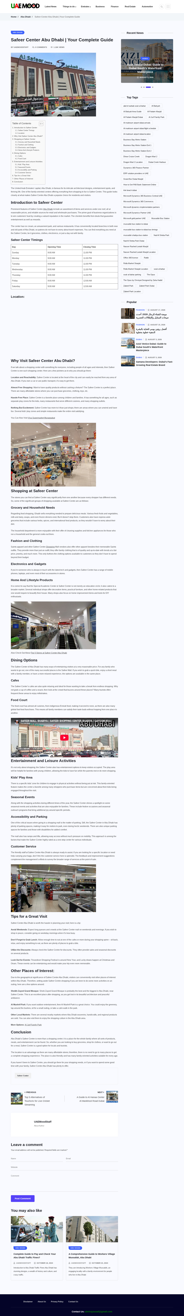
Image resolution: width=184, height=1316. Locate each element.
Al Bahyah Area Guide (132, 111)
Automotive (147, 6)
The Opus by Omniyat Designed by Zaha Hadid (142, 280)
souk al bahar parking (132, 274)
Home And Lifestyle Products (28, 150)
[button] (141, 87)
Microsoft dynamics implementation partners (141, 207)
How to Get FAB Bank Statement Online (139, 185)
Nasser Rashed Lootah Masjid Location (139, 252)
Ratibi (146, 258)
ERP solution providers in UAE (135, 173)
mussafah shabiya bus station (135, 235)
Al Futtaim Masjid (154, 111)
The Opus (151, 274)
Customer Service (24, 173)
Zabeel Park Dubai (146, 286)
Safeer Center (23, 1076)
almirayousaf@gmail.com (98, 1311)
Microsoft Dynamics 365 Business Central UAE (142, 196)
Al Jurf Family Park (156, 117)
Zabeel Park (128, 286)
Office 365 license (130, 258)
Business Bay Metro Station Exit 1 (137, 145)
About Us (42, 1302)
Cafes (20, 156)
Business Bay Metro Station (134, 140)
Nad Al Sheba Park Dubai (133, 241)
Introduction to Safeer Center (25, 128)
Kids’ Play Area (23, 164)
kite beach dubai (130, 190)
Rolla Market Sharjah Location (135, 269)
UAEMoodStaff (23, 1263)
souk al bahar (159, 269)
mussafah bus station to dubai (135, 224)
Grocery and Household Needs (29, 142)
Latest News (50, 6)
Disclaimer (28, 1302)
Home (14, 17)
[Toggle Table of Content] (40, 124)
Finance (115, 6)
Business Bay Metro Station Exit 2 (137, 151)
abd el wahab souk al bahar (134, 106)
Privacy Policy (57, 1302)
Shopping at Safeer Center (24, 139)
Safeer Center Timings (26, 130)
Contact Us (73, 1302)
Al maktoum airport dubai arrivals (136, 123)
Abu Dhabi (26, 17)
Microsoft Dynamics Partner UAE (137, 213)
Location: (21, 133)
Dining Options (20, 153)
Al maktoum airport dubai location (137, 134)
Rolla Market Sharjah (132, 263)
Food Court (22, 159)
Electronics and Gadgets (27, 147)
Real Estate (130, 6)
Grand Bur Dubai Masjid (133, 179)
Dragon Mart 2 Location (133, 162)
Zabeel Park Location (132, 291)
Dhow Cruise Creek (131, 156)
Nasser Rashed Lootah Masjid (135, 246)
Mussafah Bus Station (160, 218)
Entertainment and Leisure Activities (28, 162)
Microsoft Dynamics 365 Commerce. (138, 201)
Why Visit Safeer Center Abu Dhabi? (28, 136)
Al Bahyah (156, 106)
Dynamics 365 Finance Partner (136, 168)
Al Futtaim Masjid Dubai (133, 117)
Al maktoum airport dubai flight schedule (139, 128)
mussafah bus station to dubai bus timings (140, 230)
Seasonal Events (24, 167)
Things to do (69, 6)
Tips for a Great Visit (22, 176)
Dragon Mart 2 (151, 156)
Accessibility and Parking (27, 170)
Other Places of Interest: (23, 179)
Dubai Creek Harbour (157, 162)
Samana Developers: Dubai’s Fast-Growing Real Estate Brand (145, 68)
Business (100, 6)
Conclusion (18, 182)
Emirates (85, 6)
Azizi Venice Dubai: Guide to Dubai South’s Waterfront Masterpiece (151, 347)
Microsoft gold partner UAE (134, 218)
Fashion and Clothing (25, 145)
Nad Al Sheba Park (161, 235)
